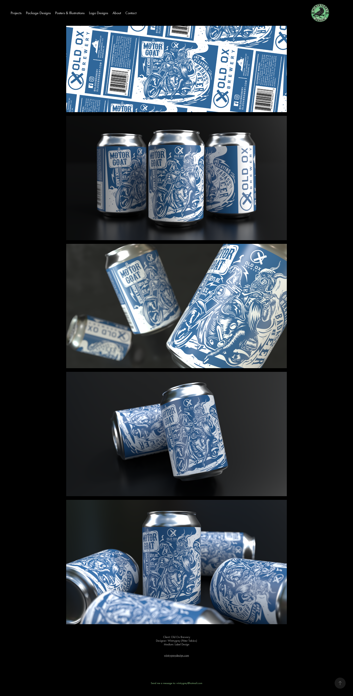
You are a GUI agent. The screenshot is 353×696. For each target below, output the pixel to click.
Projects (16, 13)
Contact (130, 13)
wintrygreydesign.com (176, 655)
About (117, 13)
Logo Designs (98, 13)
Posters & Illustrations (70, 13)
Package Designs (38, 13)
